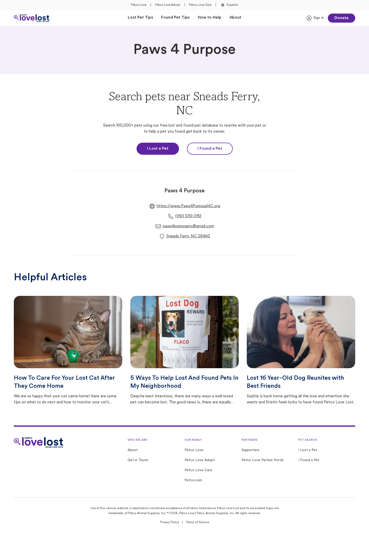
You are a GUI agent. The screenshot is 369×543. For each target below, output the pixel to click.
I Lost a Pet (157, 149)
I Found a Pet (210, 149)
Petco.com (193, 480)
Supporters (250, 450)
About (235, 18)
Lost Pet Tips (140, 18)
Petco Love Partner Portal (262, 460)
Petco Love (138, 5)
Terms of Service (197, 522)
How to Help (209, 18)
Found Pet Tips (175, 18)
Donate (341, 18)
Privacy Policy (169, 522)
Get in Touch (138, 460)
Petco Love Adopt (167, 5)
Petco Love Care (200, 5)
